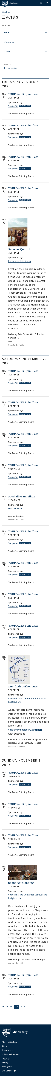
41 (17, 1006)
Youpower (13, 105)
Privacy (5, 1062)
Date (6, 32)
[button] (41, 3)
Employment (7, 1050)
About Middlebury (9, 1042)
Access (7, 51)
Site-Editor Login (9, 1071)
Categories (9, 42)
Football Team (15, 508)
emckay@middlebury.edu (22, 729)
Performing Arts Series (19, 261)
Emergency (7, 1066)
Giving (4, 1046)
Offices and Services (10, 1054)
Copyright (6, 1058)
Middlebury (6, 12)
